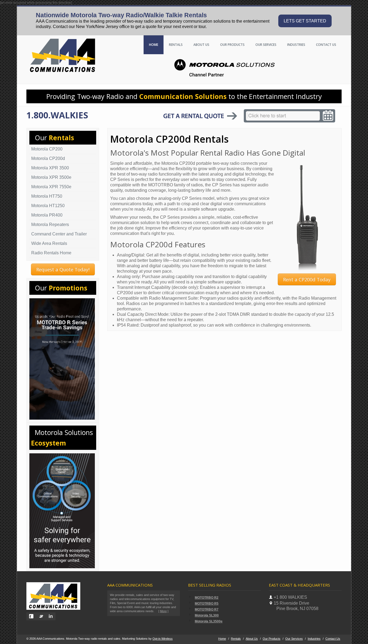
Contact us (326, 44)
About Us (201, 44)
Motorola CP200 (47, 149)
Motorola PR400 (47, 215)
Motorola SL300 (207, 615)
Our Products (232, 44)
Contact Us (332, 638)
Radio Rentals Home (51, 253)
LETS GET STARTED (305, 21)
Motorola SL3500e (209, 621)
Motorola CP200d (48, 158)
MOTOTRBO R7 (206, 609)
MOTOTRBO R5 (206, 603)
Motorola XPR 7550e (51, 186)
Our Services (265, 44)
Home (153, 44)
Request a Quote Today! (62, 269)
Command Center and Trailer (59, 234)
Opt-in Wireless (162, 638)
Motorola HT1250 (48, 205)
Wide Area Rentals (49, 243)
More (163, 611)
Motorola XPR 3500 (50, 168)
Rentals (176, 44)
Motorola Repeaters (50, 224)
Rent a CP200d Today (307, 279)
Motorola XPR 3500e (51, 177)
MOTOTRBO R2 (206, 598)
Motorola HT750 (46, 196)
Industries (296, 44)
